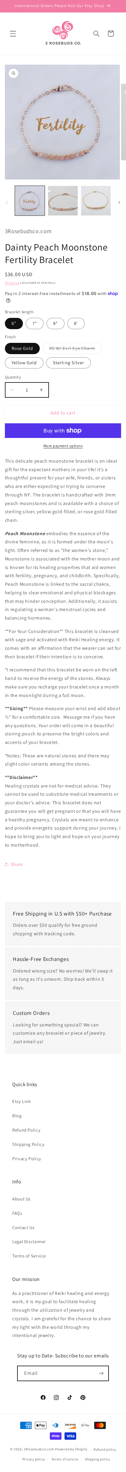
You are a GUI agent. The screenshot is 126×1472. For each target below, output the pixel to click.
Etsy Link (21, 1101)
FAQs (17, 1213)
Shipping (12, 282)
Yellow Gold (24, 362)
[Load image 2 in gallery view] (63, 200)
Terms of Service (29, 1256)
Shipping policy (97, 1459)
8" (55, 323)
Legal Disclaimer (29, 1241)
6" (14, 323)
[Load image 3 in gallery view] (96, 200)
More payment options (63, 445)
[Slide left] (6, 202)
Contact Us (23, 1227)
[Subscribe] (101, 1373)
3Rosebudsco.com (39, 1449)
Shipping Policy (28, 1144)
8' (76, 323)
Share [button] (17, 864)
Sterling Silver (68, 362)
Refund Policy (26, 1130)
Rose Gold (22, 348)
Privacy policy (33, 1459)
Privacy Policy (26, 1158)
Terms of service (65, 1459)
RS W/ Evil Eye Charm (75, 349)
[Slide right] (119, 202)
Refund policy (105, 1449)
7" (34, 323)
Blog (17, 1115)
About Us (21, 1199)
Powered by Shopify (71, 1449)
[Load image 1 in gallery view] (30, 200)
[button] (13, 34)
